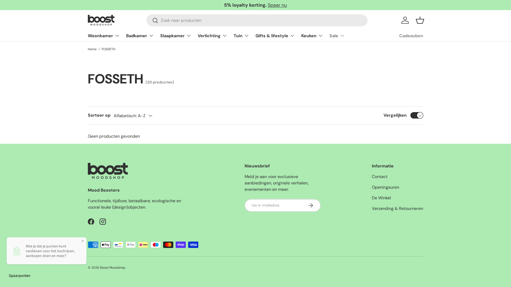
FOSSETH (108, 49)
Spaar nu (277, 5)
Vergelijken (395, 115)
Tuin (238, 36)
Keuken (308, 36)
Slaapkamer (172, 36)
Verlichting (209, 36)
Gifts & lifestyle (272, 36)
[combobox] (257, 20)
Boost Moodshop (112, 267)
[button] (420, 20)
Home (92, 49)
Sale (333, 36)
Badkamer (136, 36)
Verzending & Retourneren (397, 208)
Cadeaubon (411, 36)
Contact (380, 176)
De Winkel (381, 198)
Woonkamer (100, 36)
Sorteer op (99, 115)
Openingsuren (385, 187)
